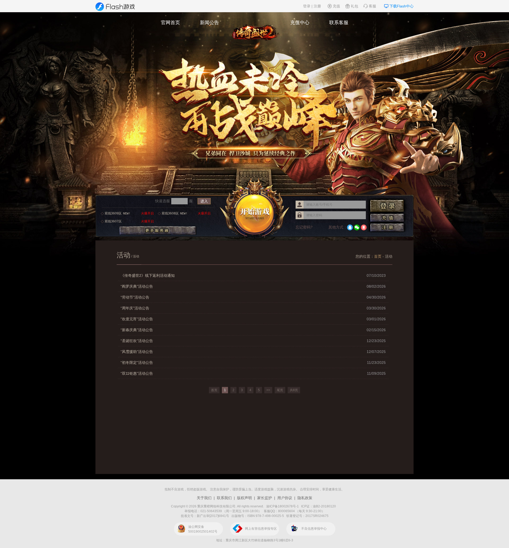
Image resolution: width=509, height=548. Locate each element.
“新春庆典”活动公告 (253, 330)
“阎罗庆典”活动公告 (253, 286)
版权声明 (244, 498)
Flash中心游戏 (115, 6)
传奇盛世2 (254, 26)
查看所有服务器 (158, 230)
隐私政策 (304, 498)
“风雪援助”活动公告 (253, 351)
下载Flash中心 (401, 6)
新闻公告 (209, 22)
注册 (317, 6)
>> (268, 390)
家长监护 (264, 498)
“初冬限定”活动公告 (253, 362)
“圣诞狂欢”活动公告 (253, 341)
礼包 (354, 6)
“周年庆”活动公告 (253, 308)
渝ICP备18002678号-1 (282, 506)
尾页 (280, 390)
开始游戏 (254, 209)
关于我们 (204, 498)
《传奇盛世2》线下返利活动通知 (253, 275)
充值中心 (299, 22)
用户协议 (284, 498)
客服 (372, 6)
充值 (336, 6)
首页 (377, 256)
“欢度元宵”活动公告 (253, 319)
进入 (204, 201)
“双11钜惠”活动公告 (253, 373)
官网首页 (170, 22)
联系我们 (224, 498)
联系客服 (338, 22)
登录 (306, 6)
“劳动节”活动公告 (253, 297)
